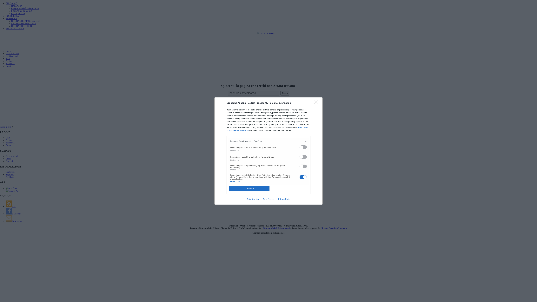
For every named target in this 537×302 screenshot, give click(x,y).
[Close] (317, 103)
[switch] (303, 147)
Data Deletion (253, 199)
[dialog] (268, 151)
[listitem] (268, 141)
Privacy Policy (284, 199)
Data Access (268, 199)
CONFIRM (249, 188)
